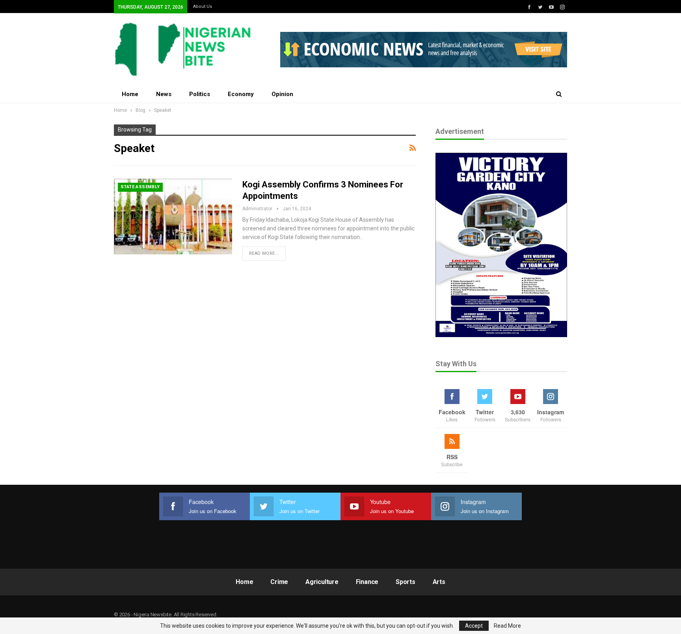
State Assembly (140, 186)
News (163, 94)
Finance (367, 582)
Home (130, 94)
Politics (199, 94)
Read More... (264, 253)
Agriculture (322, 582)
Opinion (282, 94)
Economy (241, 94)
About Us (202, 6)
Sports (405, 582)
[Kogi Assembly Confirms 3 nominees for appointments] (173, 216)
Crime (279, 582)
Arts (439, 582)
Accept (474, 626)
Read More (507, 625)
